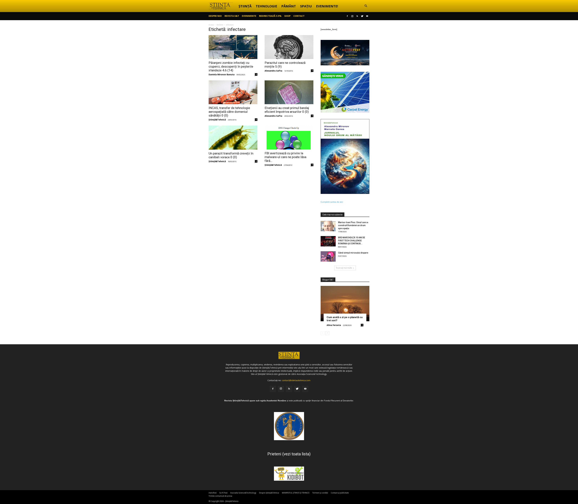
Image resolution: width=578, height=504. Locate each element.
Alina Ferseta (334, 325)
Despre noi (215, 15)
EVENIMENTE (249, 15)
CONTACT (299, 15)
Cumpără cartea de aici (332, 202)
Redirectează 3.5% (270, 15)
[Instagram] (352, 16)
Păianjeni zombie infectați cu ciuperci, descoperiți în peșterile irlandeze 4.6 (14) (231, 66)
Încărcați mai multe (344, 268)
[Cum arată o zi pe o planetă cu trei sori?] (345, 303)
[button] (365, 6)
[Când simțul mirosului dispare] (328, 256)
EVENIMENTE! (327, 6)
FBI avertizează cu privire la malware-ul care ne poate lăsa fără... (285, 157)
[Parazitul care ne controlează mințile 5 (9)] (289, 47)
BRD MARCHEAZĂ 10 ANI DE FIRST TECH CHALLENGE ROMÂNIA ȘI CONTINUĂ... (351, 240)
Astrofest (212, 493)
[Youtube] (367, 16)
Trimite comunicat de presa (220, 496)
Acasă (211, 24)
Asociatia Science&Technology (243, 493)
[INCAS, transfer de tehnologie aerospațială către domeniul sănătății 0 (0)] (233, 92)
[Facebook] (347, 16)
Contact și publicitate (340, 493)
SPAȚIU (306, 6)
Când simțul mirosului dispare (353, 253)
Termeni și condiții (320, 493)
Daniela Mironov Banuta (222, 74)
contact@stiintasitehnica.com (296, 380)
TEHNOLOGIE (266, 6)
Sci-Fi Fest (223, 493)
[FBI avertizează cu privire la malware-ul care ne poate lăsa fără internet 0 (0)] (289, 137)
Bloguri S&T (328, 279)
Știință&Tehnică (217, 119)
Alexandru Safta (273, 70)
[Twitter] (362, 16)
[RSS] (357, 16)
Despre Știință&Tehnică (269, 493)
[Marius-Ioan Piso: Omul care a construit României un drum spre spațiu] (328, 226)
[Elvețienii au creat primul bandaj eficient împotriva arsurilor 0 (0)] (289, 92)
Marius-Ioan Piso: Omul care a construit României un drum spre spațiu (353, 225)
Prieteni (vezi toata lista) (289, 454)
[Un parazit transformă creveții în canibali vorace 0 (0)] (233, 138)
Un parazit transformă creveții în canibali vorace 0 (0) (231, 155)
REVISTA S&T (232, 15)
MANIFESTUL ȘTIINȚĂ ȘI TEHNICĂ (295, 493)
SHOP (287, 15)
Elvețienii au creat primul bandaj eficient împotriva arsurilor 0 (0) (287, 110)
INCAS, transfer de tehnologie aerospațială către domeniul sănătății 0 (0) (229, 111)
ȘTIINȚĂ (245, 6)
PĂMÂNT (288, 6)
